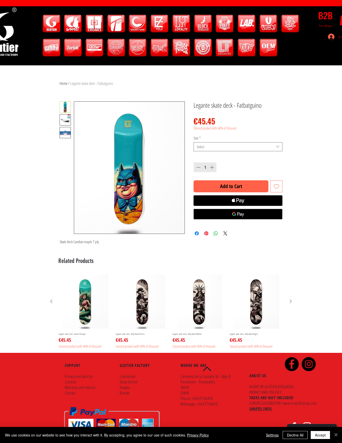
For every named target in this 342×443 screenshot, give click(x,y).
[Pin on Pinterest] (206, 233)
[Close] (336, 435)
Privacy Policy (198, 434)
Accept (320, 434)
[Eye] (51, 23)
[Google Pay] (238, 214)
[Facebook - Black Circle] (292, 364)
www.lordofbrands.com (300, 403)
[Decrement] (197, 167)
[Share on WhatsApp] (216, 233)
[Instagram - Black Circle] (309, 364)
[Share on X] (225, 233)
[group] (171, 311)
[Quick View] (86, 301)
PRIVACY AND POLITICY (265, 392)
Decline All (295, 434)
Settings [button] (272, 434)
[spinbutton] (205, 167)
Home (63, 83)
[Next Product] (291, 301)
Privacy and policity (79, 376)
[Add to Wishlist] (276, 186)
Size (197, 138)
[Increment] (212, 167)
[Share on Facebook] (197, 233)
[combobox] (238, 146)
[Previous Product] (51, 301)
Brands (125, 393)
